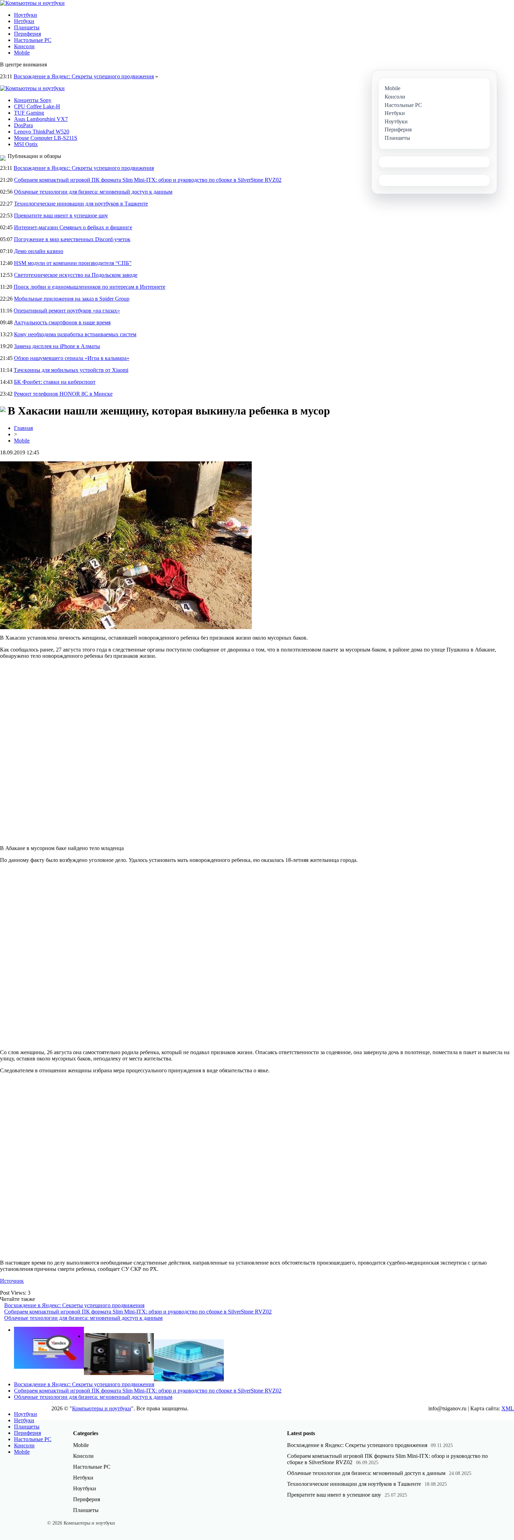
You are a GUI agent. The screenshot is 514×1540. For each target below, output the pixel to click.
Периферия (27, 34)
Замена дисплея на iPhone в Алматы (57, 346)
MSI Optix (26, 144)
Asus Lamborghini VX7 (41, 119)
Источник (12, 1281)
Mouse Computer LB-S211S (45, 138)
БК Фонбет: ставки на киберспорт (54, 382)
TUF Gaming (29, 113)
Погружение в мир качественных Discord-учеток (72, 239)
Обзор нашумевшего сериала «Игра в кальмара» (71, 358)
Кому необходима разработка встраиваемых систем (75, 334)
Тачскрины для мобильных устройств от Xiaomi (71, 370)
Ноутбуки (25, 15)
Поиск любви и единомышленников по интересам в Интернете (89, 287)
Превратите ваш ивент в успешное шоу (61, 215)
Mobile (22, 53)
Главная (23, 428)
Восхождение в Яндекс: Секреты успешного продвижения (84, 76)
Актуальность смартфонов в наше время (62, 322)
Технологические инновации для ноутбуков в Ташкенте (81, 204)
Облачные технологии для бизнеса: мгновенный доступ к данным (93, 192)
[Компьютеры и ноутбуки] (32, 3)
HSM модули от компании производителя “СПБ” (72, 263)
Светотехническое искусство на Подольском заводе (75, 275)
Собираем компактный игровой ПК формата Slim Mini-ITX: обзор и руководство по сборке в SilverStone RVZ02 (147, 180)
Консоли (24, 46)
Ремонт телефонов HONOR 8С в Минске (63, 394)
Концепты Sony (32, 100)
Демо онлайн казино (38, 251)
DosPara (23, 125)
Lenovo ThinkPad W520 (41, 132)
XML (507, 1408)
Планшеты (27, 27)
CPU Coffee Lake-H (37, 106)
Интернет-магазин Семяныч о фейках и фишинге (73, 227)
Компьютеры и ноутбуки (101, 1408)
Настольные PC (32, 40)
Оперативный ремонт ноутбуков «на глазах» (67, 311)
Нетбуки (24, 21)
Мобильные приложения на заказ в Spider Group (71, 299)
